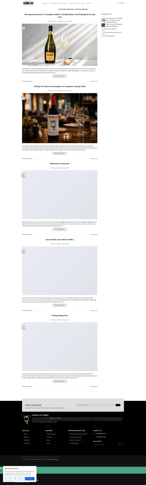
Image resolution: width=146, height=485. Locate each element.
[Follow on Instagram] (119, 3)
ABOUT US (46, 3)
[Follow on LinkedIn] (123, 3)
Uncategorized (29, 81)
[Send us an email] (121, 3)
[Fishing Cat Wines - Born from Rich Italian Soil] (31, 3)
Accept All (29, 478)
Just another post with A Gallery (60, 239)
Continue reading (59, 76)
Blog (82, 3)
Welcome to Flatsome (59, 163)
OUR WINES (64, 3)
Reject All (19, 478)
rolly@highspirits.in (101, 433)
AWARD (72, 3)
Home (25, 434)
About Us (26, 437)
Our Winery (27, 440)
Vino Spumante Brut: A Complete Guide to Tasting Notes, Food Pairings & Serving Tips (113, 20)
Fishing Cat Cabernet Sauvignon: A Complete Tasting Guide (59, 86)
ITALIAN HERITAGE (55, 3)
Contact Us (27, 443)
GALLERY (77, 3)
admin (70, 21)
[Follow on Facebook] (117, 3)
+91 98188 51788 (100, 437)
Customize (10, 478)
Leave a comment (93, 81)
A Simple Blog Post (59, 315)
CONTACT (88, 3)
